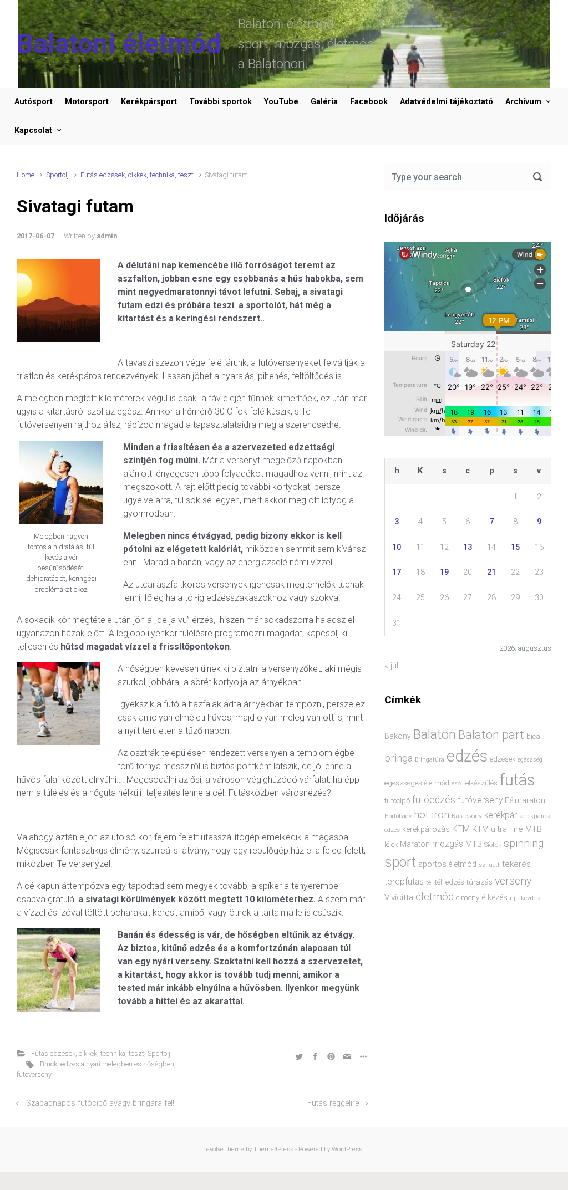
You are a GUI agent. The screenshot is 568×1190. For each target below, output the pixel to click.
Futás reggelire (333, 1103)
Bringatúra (429, 759)
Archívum (523, 101)
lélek (391, 844)
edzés (467, 756)
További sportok (220, 101)
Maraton (415, 844)
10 (396, 547)
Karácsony (467, 816)
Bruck (48, 1064)
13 (467, 547)
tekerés (516, 864)
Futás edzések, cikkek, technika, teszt (137, 175)
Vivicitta (398, 897)
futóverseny (34, 1074)
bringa (398, 758)
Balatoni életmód (119, 43)
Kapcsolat (33, 130)
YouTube (281, 101)
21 (491, 572)
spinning (524, 843)
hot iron (431, 815)
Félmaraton (525, 800)
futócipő (397, 800)
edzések (502, 759)
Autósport (33, 101)
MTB (473, 844)
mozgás (447, 844)
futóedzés (433, 799)
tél (429, 882)
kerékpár (500, 815)
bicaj (534, 736)
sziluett (489, 865)
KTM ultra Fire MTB (507, 829)
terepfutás (404, 882)
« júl (391, 666)
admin (107, 236)
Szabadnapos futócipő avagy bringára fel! (100, 1103)
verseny (513, 881)
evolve (215, 1149)
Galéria (324, 101)
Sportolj (57, 175)
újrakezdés (525, 898)
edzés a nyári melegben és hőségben (117, 1064)
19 (444, 572)
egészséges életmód (416, 783)
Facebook (369, 101)
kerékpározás (426, 829)
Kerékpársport (149, 101)
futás (517, 779)
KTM (461, 829)
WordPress (347, 1149)
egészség (530, 759)
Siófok (492, 845)
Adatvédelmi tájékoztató (446, 101)
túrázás (479, 882)
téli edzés (449, 882)
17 (396, 572)
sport (400, 862)
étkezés (494, 897)
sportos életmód (447, 864)
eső (456, 783)
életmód (434, 896)
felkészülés (480, 783)
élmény (467, 897)
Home (25, 175)
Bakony (397, 736)
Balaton (434, 734)
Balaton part (491, 735)
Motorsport (87, 101)
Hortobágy (398, 816)
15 (515, 547)
